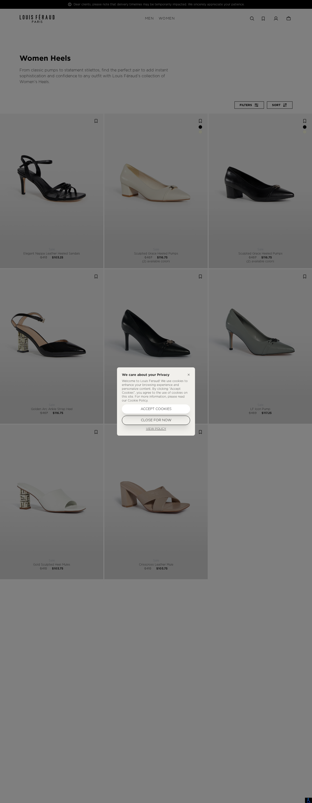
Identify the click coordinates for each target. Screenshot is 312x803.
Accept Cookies (156, 409)
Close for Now (156, 420)
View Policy (156, 428)
